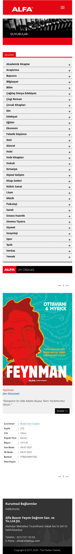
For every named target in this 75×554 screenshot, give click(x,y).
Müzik (10, 198)
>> (67, 285)
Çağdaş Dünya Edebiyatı (21, 93)
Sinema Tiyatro (15, 221)
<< (59, 285)
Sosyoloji (12, 233)
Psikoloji (11, 204)
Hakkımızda (12, 509)
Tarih (9, 244)
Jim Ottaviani (11, 393)
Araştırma (12, 70)
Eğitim (10, 122)
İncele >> (62, 411)
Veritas (10, 250)
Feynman (8, 390)
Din (8, 110)
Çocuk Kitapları (15, 105)
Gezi (9, 140)
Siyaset (10, 227)
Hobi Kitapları (15, 157)
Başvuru (11, 75)
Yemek (10, 256)
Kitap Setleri (14, 180)
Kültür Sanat (14, 186)
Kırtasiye (11, 169)
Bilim (9, 87)
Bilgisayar (12, 81)
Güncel (10, 145)
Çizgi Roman (14, 99)
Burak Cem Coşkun (30, 423)
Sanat (9, 210)
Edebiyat (11, 116)
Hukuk (10, 163)
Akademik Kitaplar (18, 64)
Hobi (9, 151)
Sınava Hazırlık (15, 215)
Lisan (9, 192)
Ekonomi (12, 128)
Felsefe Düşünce (16, 134)
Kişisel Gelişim (15, 175)
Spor (9, 239)
